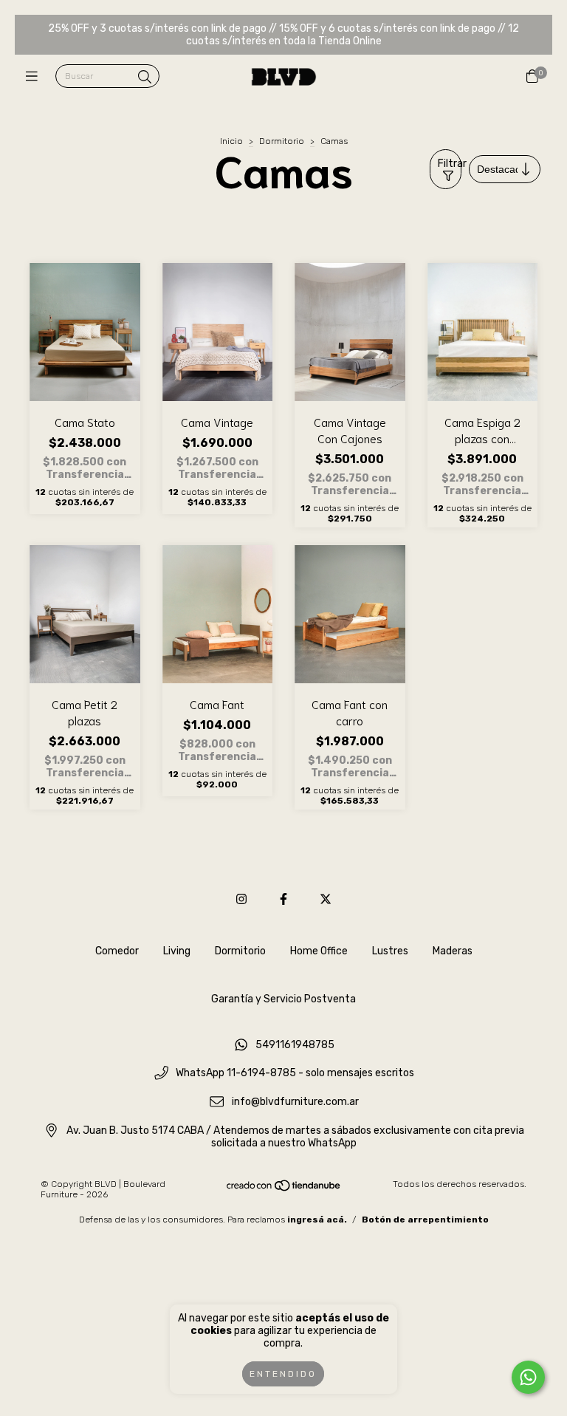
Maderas (452, 951)
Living (176, 951)
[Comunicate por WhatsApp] (528, 1377)
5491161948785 (294, 1045)
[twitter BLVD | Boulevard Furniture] (326, 899)
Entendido (283, 1374)
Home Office (319, 951)
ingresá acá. (317, 1219)
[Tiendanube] (284, 1189)
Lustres (390, 951)
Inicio (231, 141)
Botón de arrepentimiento (425, 1219)
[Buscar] (145, 77)
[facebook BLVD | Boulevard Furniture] (283, 899)
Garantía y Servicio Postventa (283, 999)
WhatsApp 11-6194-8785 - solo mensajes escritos (295, 1073)
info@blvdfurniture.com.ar (295, 1102)
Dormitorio (281, 141)
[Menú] (35, 77)
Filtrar (449, 163)
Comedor (117, 951)
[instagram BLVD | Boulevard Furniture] (241, 899)
